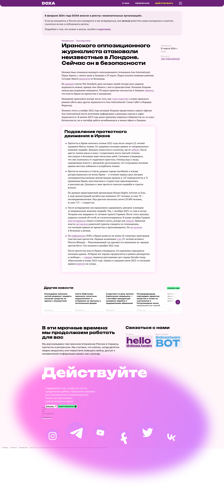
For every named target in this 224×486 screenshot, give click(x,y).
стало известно (120, 98)
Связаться (142, 3)
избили (135, 149)
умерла (130, 220)
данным (69, 83)
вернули (80, 263)
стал (119, 239)
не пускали (136, 227)
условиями (47, 417)
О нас (125, 3)
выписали (84, 78)
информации (78, 235)
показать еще (173, 288)
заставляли (82, 224)
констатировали (77, 220)
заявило (149, 90)
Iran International (170, 59)
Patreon (50, 406)
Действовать (164, 3)
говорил (88, 257)
